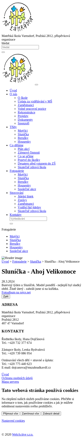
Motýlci (23, 130)
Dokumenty (25, 119)
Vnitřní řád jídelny (29, 207)
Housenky (24, 141)
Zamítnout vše (30, 413)
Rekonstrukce (26, 112)
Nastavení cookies (13, 420)
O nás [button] (13, 94)
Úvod (13, 90)
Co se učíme (25, 156)
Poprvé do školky (29, 160)
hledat (5, 43)
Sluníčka (23, 134)
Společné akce (27, 189)
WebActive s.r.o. (22, 434)
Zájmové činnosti (29, 152)
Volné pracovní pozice (32, 108)
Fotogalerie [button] (17, 171)
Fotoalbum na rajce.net (16, 292)
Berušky (23, 138)
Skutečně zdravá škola (32, 167)
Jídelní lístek (25, 196)
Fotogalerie (19, 261)
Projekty (23, 116)
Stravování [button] (16, 192)
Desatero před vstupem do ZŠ (37, 163)
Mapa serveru (10, 381)
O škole (23, 97)
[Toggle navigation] (36, 84)
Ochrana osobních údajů (17, 378)
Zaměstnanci (26, 105)
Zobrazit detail (51, 413)
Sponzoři (23, 123)
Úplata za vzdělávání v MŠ (35, 101)
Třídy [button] (13, 127)
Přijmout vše (10, 413)
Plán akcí (23, 149)
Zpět (5, 296)
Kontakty (16, 214)
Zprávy (22, 200)
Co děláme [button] (16, 145)
